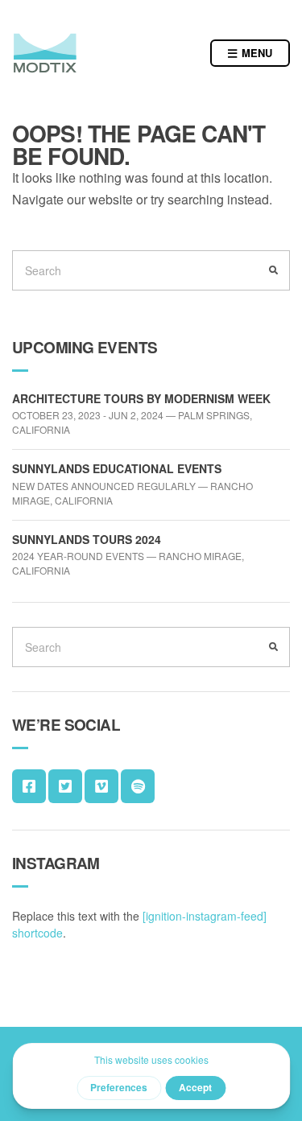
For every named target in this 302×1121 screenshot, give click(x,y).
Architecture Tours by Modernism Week (141, 398)
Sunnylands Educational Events (116, 468)
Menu (255, 52)
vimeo (101, 786)
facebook (29, 786)
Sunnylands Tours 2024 (86, 539)
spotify (138, 786)
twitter (65, 786)
